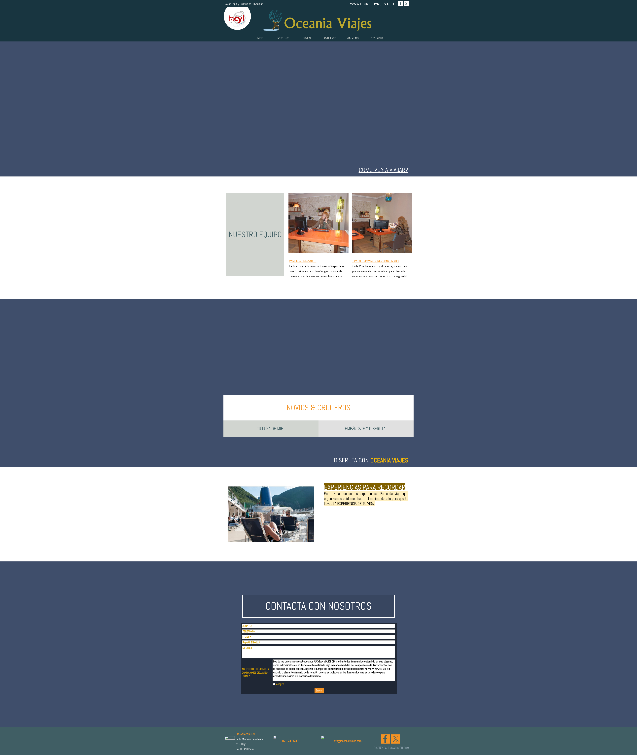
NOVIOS (307, 38)
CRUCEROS (330, 38)
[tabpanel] (318, 169)
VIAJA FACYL (353, 38)
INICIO (260, 38)
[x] (406, 3)
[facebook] (400, 3)
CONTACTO (377, 38)
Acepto (280, 684)
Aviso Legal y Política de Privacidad (244, 4)
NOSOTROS (283, 38)
